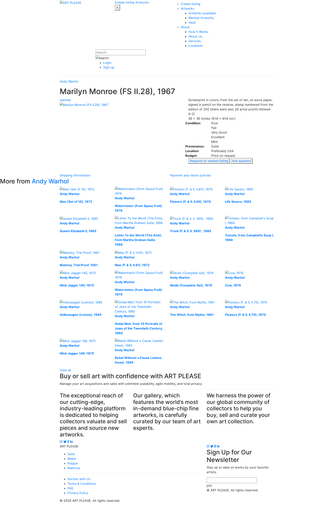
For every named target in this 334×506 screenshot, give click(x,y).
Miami (71, 459)
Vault (192, 22)
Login (107, 63)
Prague (72, 463)
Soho (71, 454)
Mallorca (73, 468)
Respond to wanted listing (209, 161)
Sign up (108, 67)
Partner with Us (78, 479)
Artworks (142, 2)
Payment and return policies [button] (190, 175)
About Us (195, 36)
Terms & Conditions (81, 484)
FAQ (70, 488)
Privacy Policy (77, 493)
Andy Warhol (69, 81)
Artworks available (202, 13)
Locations (195, 46)
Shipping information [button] (75, 175)
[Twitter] (211, 446)
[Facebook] (215, 446)
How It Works (198, 32)
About (185, 27)
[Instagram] (208, 446)
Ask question (241, 161)
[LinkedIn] (218, 446)
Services (194, 41)
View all (65, 370)
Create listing (124, 2)
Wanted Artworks (201, 18)
